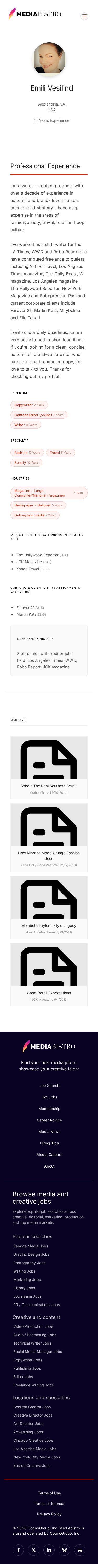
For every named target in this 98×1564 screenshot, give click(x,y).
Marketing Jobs (27, 1279)
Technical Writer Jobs (32, 1343)
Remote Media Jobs (30, 1246)
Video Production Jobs (33, 1326)
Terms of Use (49, 1493)
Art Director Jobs (28, 1423)
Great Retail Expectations (49, 992)
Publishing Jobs (27, 1368)
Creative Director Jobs (33, 1415)
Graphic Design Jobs (31, 1254)
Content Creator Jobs (32, 1407)
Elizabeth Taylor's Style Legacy (49, 925)
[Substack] (79, 1550)
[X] (33, 1550)
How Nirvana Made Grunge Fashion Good (49, 856)
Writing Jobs (24, 1271)
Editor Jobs (23, 1376)
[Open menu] (84, 16)
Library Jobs (24, 1288)
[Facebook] (18, 1550)
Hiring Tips (49, 1143)
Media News (49, 1131)
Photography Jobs (29, 1262)
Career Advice (49, 1120)
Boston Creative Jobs (32, 1465)
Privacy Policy (49, 1514)
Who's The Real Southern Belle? (49, 786)
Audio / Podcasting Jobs (34, 1334)
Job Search (49, 1085)
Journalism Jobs (27, 1296)
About (49, 1166)
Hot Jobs (49, 1097)
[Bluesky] (64, 1550)
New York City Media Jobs (36, 1457)
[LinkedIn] (49, 1550)
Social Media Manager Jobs (37, 1351)
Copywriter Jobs (27, 1360)
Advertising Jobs (28, 1432)
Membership (49, 1108)
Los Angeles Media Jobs (34, 1448)
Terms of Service (49, 1503)
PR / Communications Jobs (36, 1304)
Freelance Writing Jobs (33, 1385)
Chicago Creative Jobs (33, 1440)
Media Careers (49, 1154)
